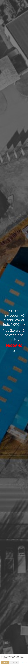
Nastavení (24, 662)
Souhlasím (5, 662)
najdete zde (4, 659)
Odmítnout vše (13, 662)
